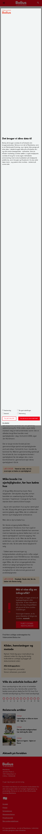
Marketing (22, 413)
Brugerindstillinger (25, 410)
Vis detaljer (5, 423)
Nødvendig (7, 410)
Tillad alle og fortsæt (29, 418)
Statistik (6, 413)
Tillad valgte (9, 418)
